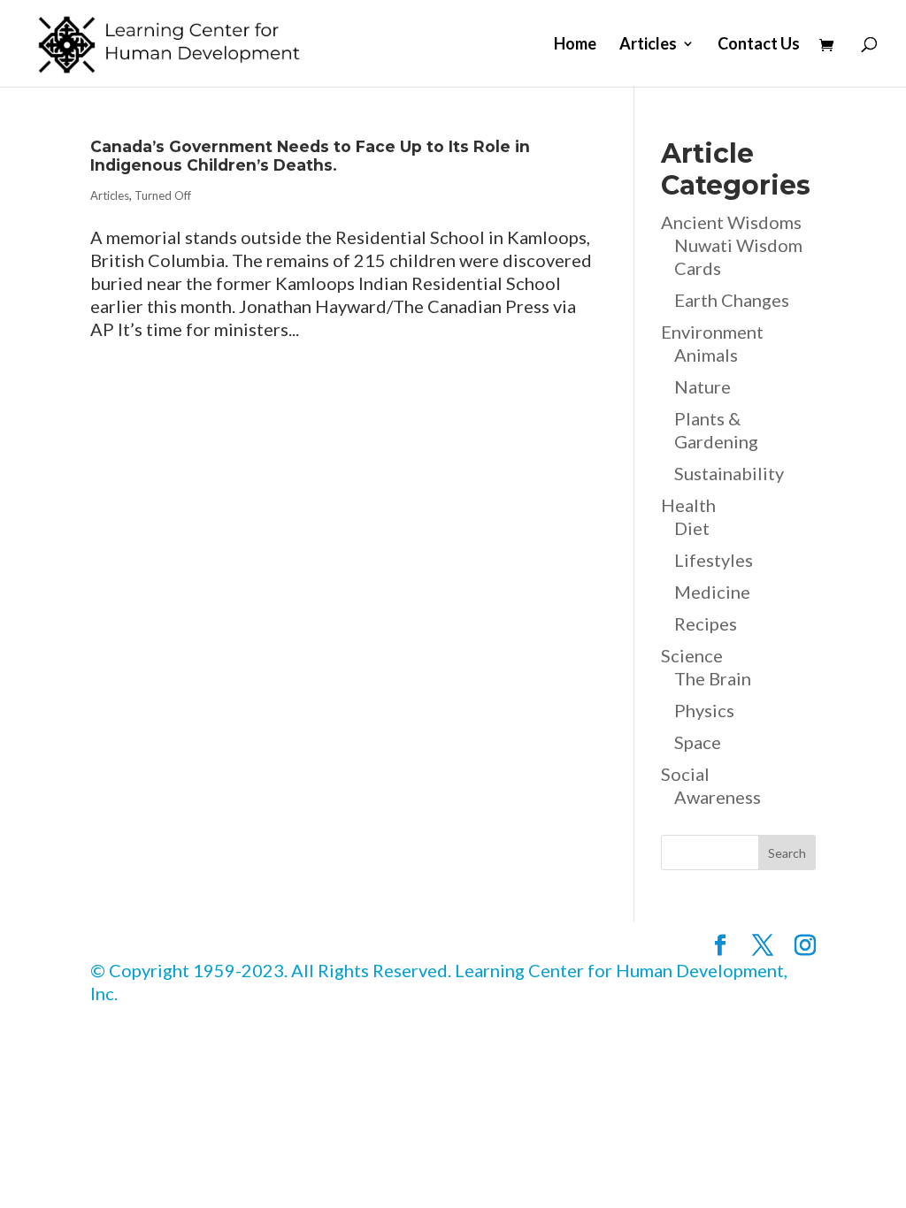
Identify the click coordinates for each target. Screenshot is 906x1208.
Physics (704, 710)
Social (685, 773)
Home (575, 45)
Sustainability (729, 473)
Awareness (717, 796)
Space (697, 742)
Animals (706, 354)
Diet (692, 528)
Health (688, 505)
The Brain (712, 678)
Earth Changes (731, 299)
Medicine (712, 591)
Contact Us (759, 45)
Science (692, 655)
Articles (648, 45)
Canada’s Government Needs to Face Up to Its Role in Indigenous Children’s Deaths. (310, 155)
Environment (712, 331)
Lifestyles (713, 559)
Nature (702, 386)
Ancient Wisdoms (731, 222)
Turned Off (162, 195)
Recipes (705, 623)
